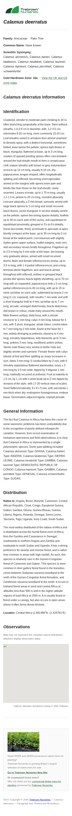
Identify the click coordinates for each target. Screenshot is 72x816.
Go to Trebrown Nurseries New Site (27, 772)
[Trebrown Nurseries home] (36, 9)
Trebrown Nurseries (42, 785)
